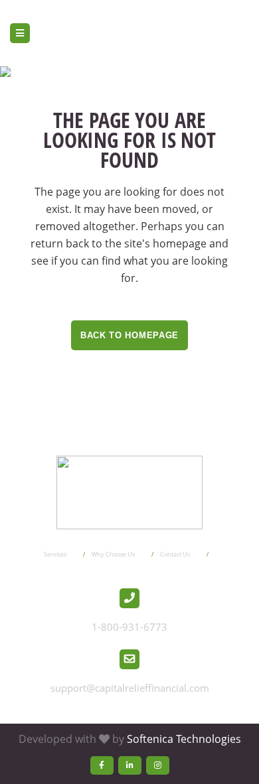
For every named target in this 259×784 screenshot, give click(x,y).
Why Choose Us (113, 554)
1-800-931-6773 (129, 626)
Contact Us (175, 554)
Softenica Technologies (184, 739)
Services (55, 554)
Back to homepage (129, 335)
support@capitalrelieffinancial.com (129, 687)
